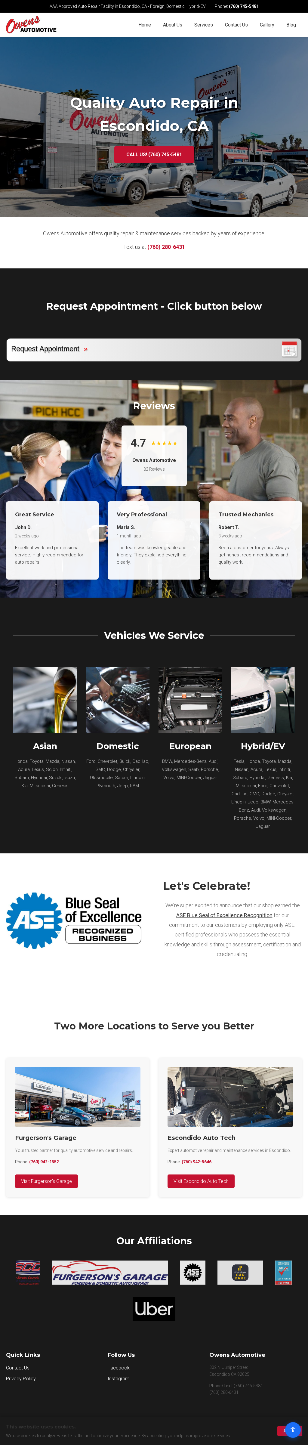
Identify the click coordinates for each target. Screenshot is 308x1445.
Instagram (118, 1379)
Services (203, 25)
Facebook (119, 1368)
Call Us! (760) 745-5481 (154, 154)
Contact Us (236, 25)
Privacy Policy (21, 1379)
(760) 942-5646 (196, 1161)
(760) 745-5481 (244, 6)
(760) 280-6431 (166, 247)
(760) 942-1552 (44, 1161)
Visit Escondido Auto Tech (201, 1181)
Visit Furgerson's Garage (46, 1181)
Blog (291, 25)
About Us (172, 25)
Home (144, 25)
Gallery (267, 25)
